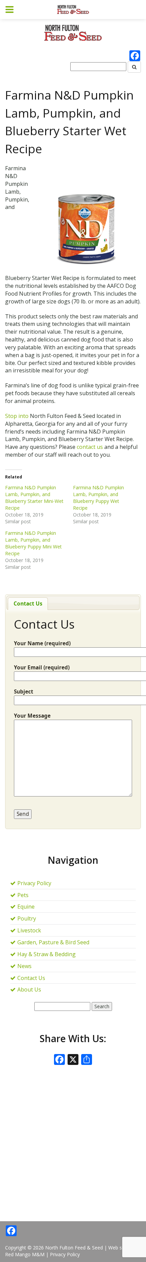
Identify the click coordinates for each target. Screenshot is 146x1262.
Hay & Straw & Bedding (46, 954)
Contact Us (28, 603)
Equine (26, 906)
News (24, 966)
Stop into (17, 416)
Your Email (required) (42, 667)
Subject (23, 691)
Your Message (32, 715)
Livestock (29, 930)
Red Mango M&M (24, 1254)
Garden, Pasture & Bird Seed (53, 942)
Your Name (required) (42, 643)
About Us (29, 989)
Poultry (26, 918)
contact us (89, 447)
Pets (23, 895)
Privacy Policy (34, 883)
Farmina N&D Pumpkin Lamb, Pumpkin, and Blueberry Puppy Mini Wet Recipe (33, 543)
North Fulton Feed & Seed (74, 1247)
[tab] (28, 603)
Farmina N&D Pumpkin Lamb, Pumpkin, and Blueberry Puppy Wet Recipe (98, 497)
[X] (73, 1060)
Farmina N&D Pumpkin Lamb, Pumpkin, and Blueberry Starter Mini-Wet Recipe (34, 497)
